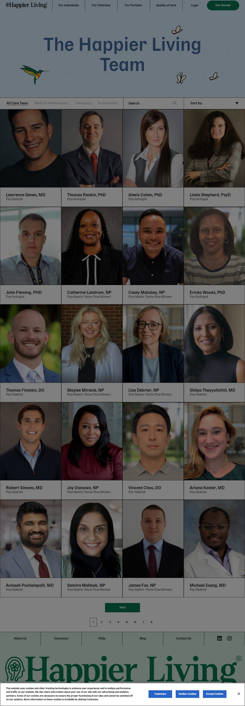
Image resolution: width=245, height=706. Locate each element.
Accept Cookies (214, 694)
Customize (160, 694)
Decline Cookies (187, 694)
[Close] (239, 694)
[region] (122, 694)
